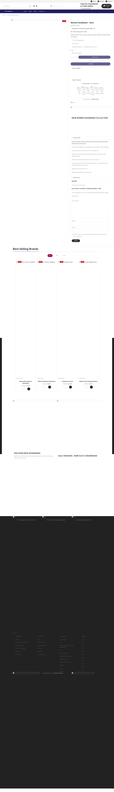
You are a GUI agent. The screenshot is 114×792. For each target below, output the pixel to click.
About (35, 11)
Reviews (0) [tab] (76, 177)
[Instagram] (34, 6)
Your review (75, 201)
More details (64, 460)
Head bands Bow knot (13, 15)
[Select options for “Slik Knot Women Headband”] (49, 387)
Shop (30, 11)
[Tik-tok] (15, 633)
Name (74, 221)
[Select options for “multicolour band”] (70, 387)
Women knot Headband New (88, 381)
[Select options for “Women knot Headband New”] (91, 387)
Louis (72, 50)
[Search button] (30, 6)
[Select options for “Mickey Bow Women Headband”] (28, 388)
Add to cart (95, 57)
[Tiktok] (36, 6)
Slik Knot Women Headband (46, 381)
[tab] (90, 137)
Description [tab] (76, 138)
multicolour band (67, 381)
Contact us (42, 11)
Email (74, 228)
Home (25, 11)
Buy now (91, 64)
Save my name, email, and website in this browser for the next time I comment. (90, 235)
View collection (20, 462)
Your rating (75, 196)
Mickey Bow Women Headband (25, 382)
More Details (77, 122)
